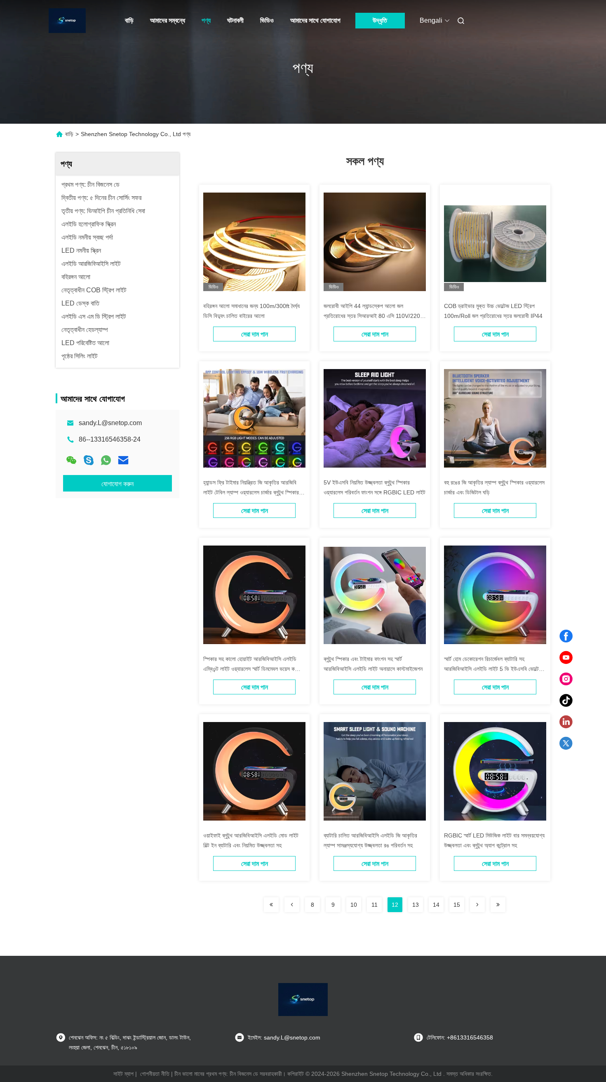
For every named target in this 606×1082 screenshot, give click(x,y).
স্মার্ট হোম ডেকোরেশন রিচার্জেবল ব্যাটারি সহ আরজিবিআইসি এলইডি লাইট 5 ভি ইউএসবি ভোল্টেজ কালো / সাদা (493, 669)
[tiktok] (566, 700)
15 (456, 904)
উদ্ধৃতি (380, 20)
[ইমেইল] (123, 460)
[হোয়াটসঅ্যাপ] (106, 460)
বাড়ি (129, 20)
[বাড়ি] (67, 20)
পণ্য (206, 20)
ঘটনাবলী (235, 20)
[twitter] (566, 743)
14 (436, 904)
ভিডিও (267, 20)
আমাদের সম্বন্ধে (167, 20)
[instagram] (566, 679)
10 (353, 904)
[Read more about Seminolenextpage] (271, 904)
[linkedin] (566, 722)
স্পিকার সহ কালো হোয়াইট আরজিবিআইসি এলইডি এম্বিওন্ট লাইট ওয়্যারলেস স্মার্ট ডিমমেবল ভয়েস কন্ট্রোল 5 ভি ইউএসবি (254, 669)
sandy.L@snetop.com (110, 422)
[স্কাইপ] (88, 460)
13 (415, 904)
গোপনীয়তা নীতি (154, 1073)
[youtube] (566, 657)
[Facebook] (566, 636)
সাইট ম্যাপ (123, 1073)
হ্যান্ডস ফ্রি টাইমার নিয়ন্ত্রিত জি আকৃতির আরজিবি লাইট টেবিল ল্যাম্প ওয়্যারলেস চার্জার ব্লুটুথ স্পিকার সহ (251, 492)
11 (374, 904)
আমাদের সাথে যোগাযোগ (315, 20)
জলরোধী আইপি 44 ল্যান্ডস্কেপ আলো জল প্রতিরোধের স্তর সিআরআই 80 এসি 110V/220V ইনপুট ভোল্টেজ (374, 316)
